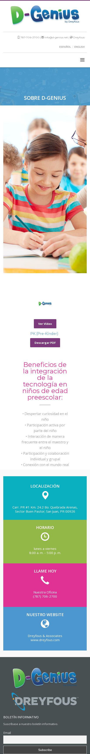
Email (7, 733)
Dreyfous (79, 37)
